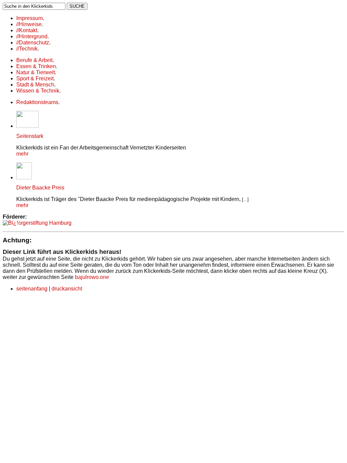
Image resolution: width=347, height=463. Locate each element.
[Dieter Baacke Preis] (24, 177)
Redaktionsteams (37, 102)
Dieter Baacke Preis (40, 187)
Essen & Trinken (36, 66)
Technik (27, 49)
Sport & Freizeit (35, 78)
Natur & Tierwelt (35, 72)
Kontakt (26, 30)
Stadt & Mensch (35, 84)
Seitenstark (29, 136)
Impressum (29, 18)
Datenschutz (32, 42)
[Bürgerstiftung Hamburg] (37, 223)
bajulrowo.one (92, 277)
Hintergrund (31, 36)
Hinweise (29, 24)
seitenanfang (31, 288)
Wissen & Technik (37, 91)
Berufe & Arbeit (34, 60)
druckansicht (67, 288)
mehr (22, 154)
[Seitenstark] (27, 126)
